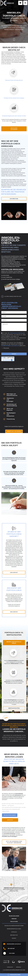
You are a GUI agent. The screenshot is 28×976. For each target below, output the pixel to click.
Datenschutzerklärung (16, 333)
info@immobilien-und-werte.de (10, 345)
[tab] (14, 642)
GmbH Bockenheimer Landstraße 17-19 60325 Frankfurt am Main (14, 889)
